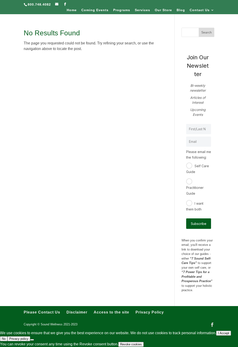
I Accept (223, 333)
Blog (181, 10)
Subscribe (198, 224)
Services (142, 10)
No (4, 338)
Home (72, 10)
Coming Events (95, 10)
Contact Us (200, 10)
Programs (121, 10)
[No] (32, 339)
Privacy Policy (150, 312)
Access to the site (111, 312)
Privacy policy (18, 338)
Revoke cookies (131, 344)
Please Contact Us (42, 312)
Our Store (163, 10)
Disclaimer (76, 312)
